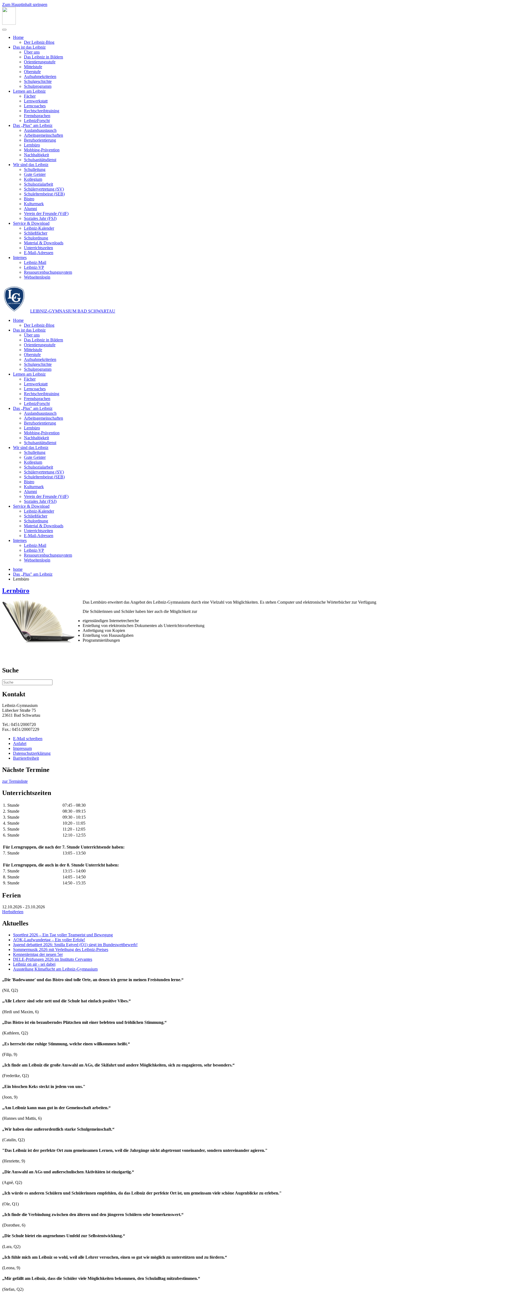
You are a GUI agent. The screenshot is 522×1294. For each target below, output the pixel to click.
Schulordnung (36, 238)
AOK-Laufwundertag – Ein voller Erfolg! (49, 939)
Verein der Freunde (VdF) (46, 213)
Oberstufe (32, 71)
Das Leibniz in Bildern (43, 57)
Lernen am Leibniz (29, 91)
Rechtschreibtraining (41, 110)
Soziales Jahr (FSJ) (40, 218)
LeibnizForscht (37, 120)
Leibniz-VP (34, 267)
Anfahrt (19, 743)
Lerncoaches (35, 106)
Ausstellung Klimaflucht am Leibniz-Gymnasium (55, 969)
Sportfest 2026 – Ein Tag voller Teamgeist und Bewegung (63, 935)
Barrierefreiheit (26, 758)
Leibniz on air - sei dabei (34, 964)
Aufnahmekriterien (40, 76)
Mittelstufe (33, 66)
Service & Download (31, 223)
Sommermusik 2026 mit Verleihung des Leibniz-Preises (60, 949)
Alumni (30, 208)
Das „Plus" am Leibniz (32, 125)
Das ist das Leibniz (29, 47)
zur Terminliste (15, 781)
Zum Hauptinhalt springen (24, 4)
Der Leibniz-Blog (39, 42)
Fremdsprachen (37, 115)
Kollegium (33, 179)
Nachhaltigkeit (36, 154)
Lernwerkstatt (36, 101)
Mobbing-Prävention (42, 150)
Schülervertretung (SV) (44, 189)
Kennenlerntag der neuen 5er (38, 954)
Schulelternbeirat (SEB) (44, 194)
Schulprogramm (37, 86)
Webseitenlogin (37, 277)
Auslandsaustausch (40, 130)
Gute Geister (35, 174)
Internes (20, 257)
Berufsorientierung (40, 140)
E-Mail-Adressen (38, 252)
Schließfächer (35, 233)
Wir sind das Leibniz (30, 164)
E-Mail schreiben (27, 738)
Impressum (22, 748)
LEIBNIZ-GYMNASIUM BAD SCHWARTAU (72, 311)
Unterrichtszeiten (38, 247)
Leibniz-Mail (35, 262)
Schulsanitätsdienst (40, 159)
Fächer (30, 96)
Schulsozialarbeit (38, 184)
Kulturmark (34, 203)
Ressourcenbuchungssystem (48, 272)
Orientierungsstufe (39, 62)
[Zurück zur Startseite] (9, 23)
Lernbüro (32, 145)
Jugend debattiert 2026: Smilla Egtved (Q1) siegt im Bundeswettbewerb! (75, 944)
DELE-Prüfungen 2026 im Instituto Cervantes (52, 959)
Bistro (29, 199)
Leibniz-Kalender (39, 228)
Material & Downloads (43, 243)
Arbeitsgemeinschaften (43, 135)
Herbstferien (12, 911)
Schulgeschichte (38, 81)
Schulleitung (34, 169)
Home (18, 37)
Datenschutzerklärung (32, 753)
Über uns (32, 52)
